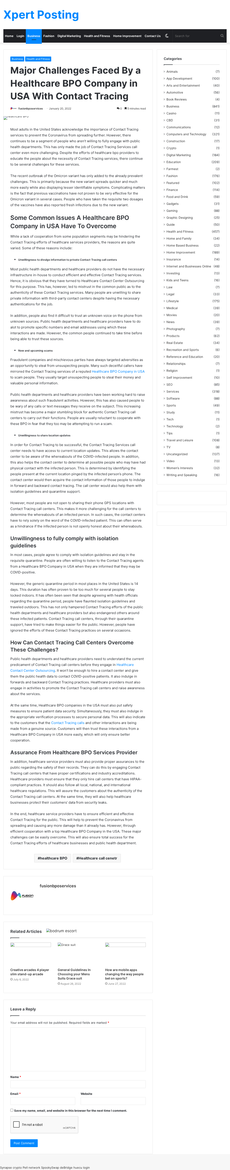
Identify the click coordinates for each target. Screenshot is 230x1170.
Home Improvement (127, 36)
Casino (171, 113)
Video (170, 461)
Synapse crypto (11, 1167)
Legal (170, 294)
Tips (169, 433)
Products (172, 336)
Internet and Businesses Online (188, 266)
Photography (175, 329)
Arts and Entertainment (183, 85)
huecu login (81, 1167)
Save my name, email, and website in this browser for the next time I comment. (70, 1110)
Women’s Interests (179, 468)
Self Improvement (179, 377)
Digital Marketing (69, 36)
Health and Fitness (97, 36)
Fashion (48, 36)
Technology (174, 426)
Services (172, 391)
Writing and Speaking (181, 475)
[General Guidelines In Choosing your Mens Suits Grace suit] (78, 954)
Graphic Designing (179, 217)
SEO (169, 384)
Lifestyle (172, 301)
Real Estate (174, 343)
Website (86, 1094)
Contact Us (153, 36)
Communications (178, 127)
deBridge (66, 1167)
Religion (172, 370)
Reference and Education (184, 357)
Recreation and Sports (182, 350)
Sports (171, 405)
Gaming (171, 210)
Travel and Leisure (179, 440)
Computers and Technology (186, 134)
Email (15, 1094)
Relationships (176, 363)
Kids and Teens (177, 280)
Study (170, 412)
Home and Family (179, 238)
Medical (172, 308)
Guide (170, 224)
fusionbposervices (30, 108)
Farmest (172, 169)
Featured (172, 183)
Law (169, 287)
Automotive (174, 92)
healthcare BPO (53, 858)
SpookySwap (50, 1167)
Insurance (173, 259)
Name (15, 1077)
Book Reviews (176, 99)
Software (173, 398)
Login (20, 36)
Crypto (171, 148)
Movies (171, 315)
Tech (170, 419)
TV (168, 447)
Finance (172, 190)
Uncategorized (177, 454)
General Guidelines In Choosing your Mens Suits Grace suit (74, 974)
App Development (179, 78)
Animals (172, 71)
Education (173, 162)
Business (33, 36)
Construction (175, 141)
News (170, 322)
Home (9, 36)
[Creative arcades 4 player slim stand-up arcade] (30, 954)
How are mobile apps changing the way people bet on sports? (124, 974)
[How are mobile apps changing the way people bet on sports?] (125, 954)
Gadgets (172, 204)
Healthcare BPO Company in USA (118, 371)
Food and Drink (177, 197)
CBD (169, 120)
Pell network (31, 1167)
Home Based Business (182, 245)
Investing (173, 273)
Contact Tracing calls (67, 723)
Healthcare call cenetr (98, 858)
